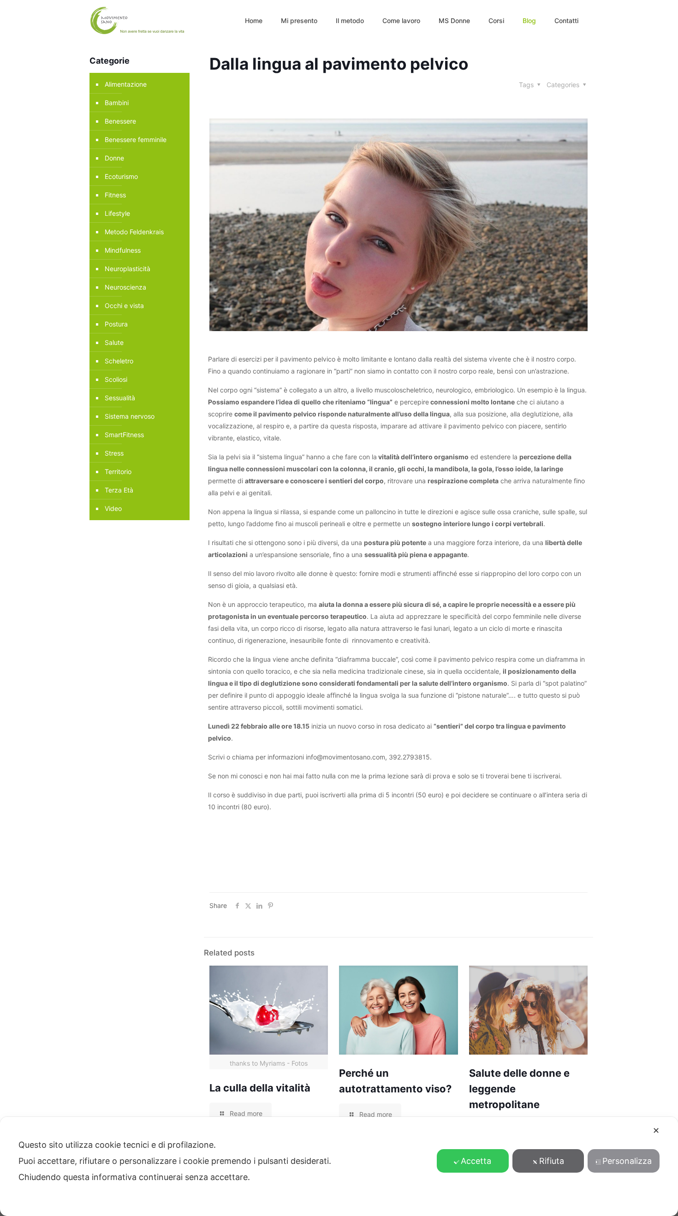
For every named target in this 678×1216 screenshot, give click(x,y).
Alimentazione (126, 84)
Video (113, 508)
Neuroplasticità (127, 269)
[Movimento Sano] (138, 21)
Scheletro (119, 361)
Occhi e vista (124, 305)
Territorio (118, 471)
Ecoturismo (121, 176)
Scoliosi (116, 379)
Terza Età (119, 490)
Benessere (120, 121)
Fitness (115, 195)
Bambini (117, 103)
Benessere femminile (136, 139)
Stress (114, 453)
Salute (114, 342)
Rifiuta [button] (551, 1161)
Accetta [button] (476, 1161)
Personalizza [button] (627, 1161)
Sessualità (120, 398)
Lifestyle (117, 213)
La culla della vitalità (259, 1088)
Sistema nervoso (130, 416)
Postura (116, 324)
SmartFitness (124, 435)
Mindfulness (123, 250)
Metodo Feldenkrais (134, 232)
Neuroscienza (125, 287)
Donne (114, 158)
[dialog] (339, 1166)
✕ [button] (656, 1130)
